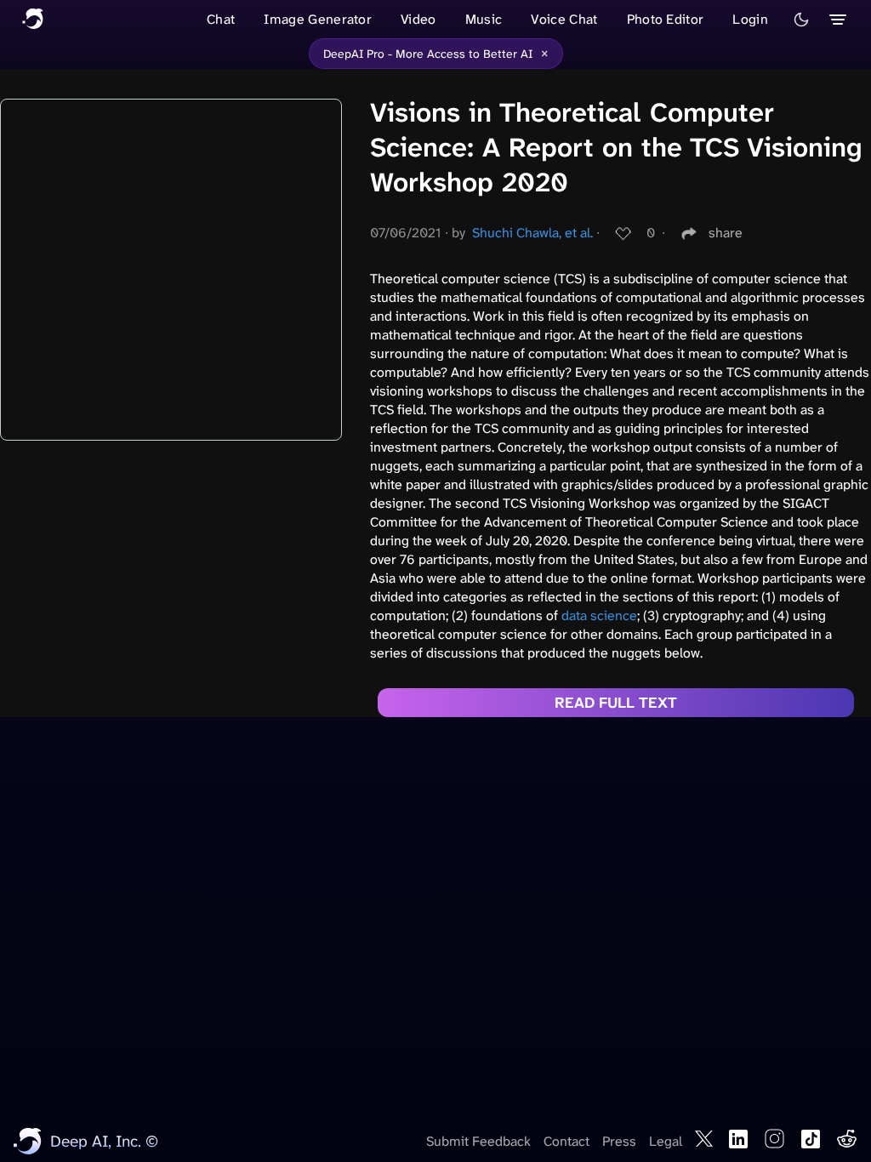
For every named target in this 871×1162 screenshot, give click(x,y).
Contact (566, 1141)
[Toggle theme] (801, 19)
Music (484, 19)
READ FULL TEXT (616, 702)
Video (418, 19)
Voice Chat (564, 19)
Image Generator (318, 19)
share (726, 233)
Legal (665, 1141)
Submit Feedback (478, 1141)
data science (599, 615)
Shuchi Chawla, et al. (532, 233)
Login (750, 19)
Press (619, 1141)
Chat (221, 19)
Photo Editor (665, 19)
